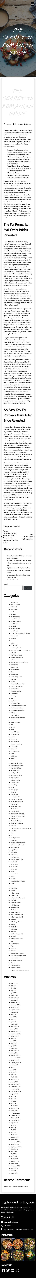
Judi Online (14, 756)
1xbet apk (13, 614)
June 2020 (14, 1151)
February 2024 (15, 1050)
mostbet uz (14, 818)
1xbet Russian (15, 631)
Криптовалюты (15, 943)
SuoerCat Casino (16, 902)
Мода (12, 946)
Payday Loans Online (17, 859)
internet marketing (16, 744)
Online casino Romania (17, 845)
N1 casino (13, 826)
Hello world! (24, 1186)
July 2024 (13, 1038)
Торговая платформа (16, 960)
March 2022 (14, 1106)
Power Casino (15, 874)
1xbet (12, 612)
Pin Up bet (14, 862)
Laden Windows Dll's (17, 763)
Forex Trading (15, 734)
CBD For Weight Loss (17, 686)
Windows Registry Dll (17, 934)
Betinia (13, 660)
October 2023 (15, 1060)
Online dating (15, 847)
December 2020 (16, 1142)
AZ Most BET (14, 645)
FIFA (12, 725)
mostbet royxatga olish (17, 816)
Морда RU (13, 948)
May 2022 (13, 1101)
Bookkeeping (14, 674)
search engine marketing (18, 881)
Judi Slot (13, 758)
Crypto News (14, 701)
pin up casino (14, 864)
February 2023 (15, 1079)
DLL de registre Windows (18, 717)
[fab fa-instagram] (17, 1270)
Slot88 (13, 890)
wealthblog (14, 927)
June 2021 (13, 1127)
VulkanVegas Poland (16, 922)
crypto (12, 698)
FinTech (13, 727)
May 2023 (13, 1072)
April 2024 (14, 1046)
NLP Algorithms (15, 838)
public (12, 876)
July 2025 (13, 1014)
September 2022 (16, 1091)
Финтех (13, 963)
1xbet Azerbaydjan (16, 621)
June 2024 (14, 1041)
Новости (13, 951)
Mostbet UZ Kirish (16, 821)
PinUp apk (14, 869)
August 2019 (14, 1168)
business (13, 679)
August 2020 (14, 1149)
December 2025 (15, 1002)
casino (13, 681)
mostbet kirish (15, 811)
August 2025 (14, 1012)
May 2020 (14, 1154)
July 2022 (13, 1096)
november (14, 840)
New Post (13, 830)
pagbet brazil (14, 850)
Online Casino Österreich (18, 842)
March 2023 (14, 1077)
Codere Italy (14, 693)
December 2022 (15, 1084)
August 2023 (14, 1065)
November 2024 (15, 1034)
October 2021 (15, 1118)
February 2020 (15, 1161)
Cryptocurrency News (17, 708)
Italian (12, 753)
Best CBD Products (16, 655)
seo (12, 886)
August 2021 (14, 1123)
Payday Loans (15, 857)
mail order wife (15, 782)
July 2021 (13, 1125)
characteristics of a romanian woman (15, 445)
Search (6, 584)
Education (14, 720)
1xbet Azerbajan (15, 619)
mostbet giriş (14, 804)
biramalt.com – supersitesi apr (19, 662)
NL (11, 835)
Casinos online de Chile (18, 684)
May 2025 (13, 1019)
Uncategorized (15, 526)
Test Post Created (12, 580)
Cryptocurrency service (17, 710)
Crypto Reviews (15, 703)
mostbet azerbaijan (16, 799)
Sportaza (13, 900)
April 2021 (13, 1132)
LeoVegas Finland (16, 768)
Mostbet (13, 792)
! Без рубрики (14, 602)
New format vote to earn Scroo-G (21, 828)
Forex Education (15, 732)
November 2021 (15, 1115)
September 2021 (15, 1120)
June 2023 (13, 1070)
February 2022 (15, 1108)
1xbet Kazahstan (15, 628)
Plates (12, 871)
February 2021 (15, 1137)
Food (12, 729)
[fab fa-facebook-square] (3, 1270)
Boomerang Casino (16, 677)
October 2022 (15, 1089)
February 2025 (15, 1026)
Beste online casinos (17, 657)
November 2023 (15, 1058)
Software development (18, 898)
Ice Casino (14, 739)
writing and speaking (16, 939)
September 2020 (16, 1147)
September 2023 (16, 1062)
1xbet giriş (13, 626)
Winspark (13, 936)
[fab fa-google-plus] (13, 1270)
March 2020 (14, 1159)
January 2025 (14, 1029)
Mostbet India (15, 809)
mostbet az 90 (15, 797)
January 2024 (14, 1053)
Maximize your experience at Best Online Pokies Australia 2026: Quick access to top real (19, 563)
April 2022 (13, 1103)
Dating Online (15, 715)
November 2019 (15, 1166)
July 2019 (13, 1171)
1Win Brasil (14, 607)
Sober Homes (15, 893)
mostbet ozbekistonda (17, 814)
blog (12, 672)
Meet (12, 787)
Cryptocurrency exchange (18, 705)
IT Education (14, 746)
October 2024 (15, 1036)
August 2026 (14, 983)
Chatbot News (15, 689)
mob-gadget (14, 790)
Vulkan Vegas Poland (17, 917)
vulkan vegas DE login (17, 915)
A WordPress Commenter (11, 1186)
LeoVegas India (15, 770)
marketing (14, 785)
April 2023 (13, 1074)
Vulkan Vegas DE (15, 912)
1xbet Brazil (14, 624)
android (13, 643)
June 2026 (14, 988)
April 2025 (14, 1022)
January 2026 (14, 1000)
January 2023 (14, 1082)
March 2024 (14, 1048)
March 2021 (14, 1135)
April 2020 (14, 1156)
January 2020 (14, 1163)
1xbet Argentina (15, 616)
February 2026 (15, 998)
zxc (12, 941)
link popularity (15, 778)
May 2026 (13, 990)
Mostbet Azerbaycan (17, 801)
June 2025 (14, 1017)
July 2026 (13, 986)
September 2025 (16, 1010)
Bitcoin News (14, 665)
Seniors (13, 883)
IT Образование (15, 751)
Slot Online (14, 888)
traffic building (15, 905)
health (12, 737)
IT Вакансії (14, 749)
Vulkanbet (13, 919)
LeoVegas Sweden (16, 775)
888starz (13, 638)
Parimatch (14, 852)
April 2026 (14, 993)
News (12, 833)
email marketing (15, 722)
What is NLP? (14, 929)
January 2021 (14, 1139)
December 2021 (15, 1113)
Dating (12, 713)
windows (13, 931)
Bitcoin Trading (15, 669)
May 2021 (13, 1130)
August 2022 (14, 1094)
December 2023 (15, 1055)
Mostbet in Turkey (16, 806)
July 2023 (13, 1067)
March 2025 (14, 1024)
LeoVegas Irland (15, 773)
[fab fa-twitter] (8, 1270)
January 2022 (14, 1111)
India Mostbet (15, 741)
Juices (12, 761)
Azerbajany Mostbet (16, 648)
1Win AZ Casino (15, 604)
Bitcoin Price (14, 667)
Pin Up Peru (14, 866)
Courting (13, 696)
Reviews (13, 878)
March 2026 (14, 995)
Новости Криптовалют (17, 953)
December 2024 (15, 1031)
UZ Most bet (14, 910)
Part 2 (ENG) (14, 854)
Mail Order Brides (16, 780)
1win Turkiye (14, 609)
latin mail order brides (17, 766)
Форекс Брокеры (15, 965)
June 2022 (13, 1099)
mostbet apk (14, 794)
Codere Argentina (16, 691)
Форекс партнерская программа (20, 970)
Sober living (14, 895)
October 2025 (15, 1007)
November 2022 (15, 1086)
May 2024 (13, 1043)
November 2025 (15, 1005)
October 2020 (15, 1144)
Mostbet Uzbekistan (17, 823)
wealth (13, 924)
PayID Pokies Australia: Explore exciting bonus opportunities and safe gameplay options (18, 570)
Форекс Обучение (16, 967)
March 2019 (14, 1173)
